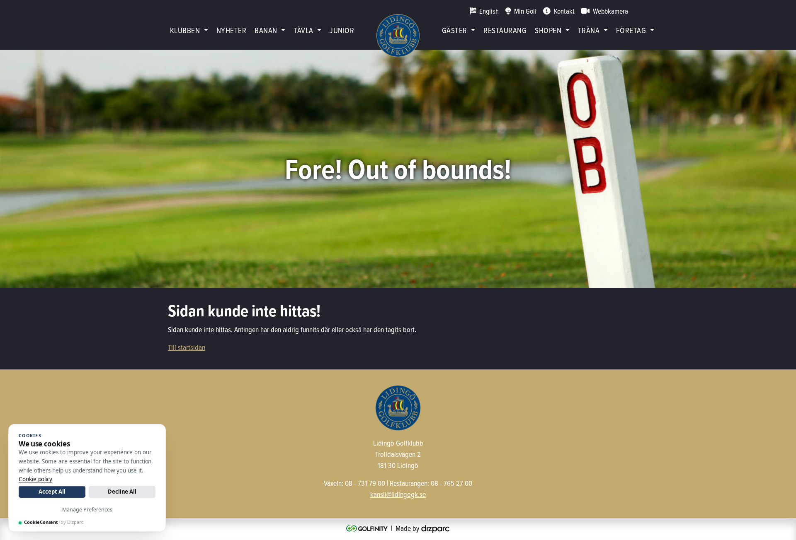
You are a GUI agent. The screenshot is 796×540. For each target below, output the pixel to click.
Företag (631, 30)
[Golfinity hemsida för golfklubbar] (367, 528)
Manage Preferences (87, 509)
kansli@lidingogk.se (398, 494)
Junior (342, 30)
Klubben (185, 30)
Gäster (454, 30)
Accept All (52, 491)
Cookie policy (35, 479)
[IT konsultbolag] (435, 528)
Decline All (122, 491)
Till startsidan (186, 347)
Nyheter (231, 30)
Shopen (548, 30)
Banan (266, 30)
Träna (588, 30)
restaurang (505, 30)
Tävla (303, 30)
